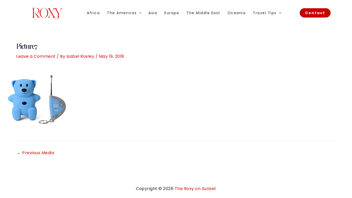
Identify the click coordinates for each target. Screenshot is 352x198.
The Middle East (203, 12)
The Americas (122, 12)
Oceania (237, 12)
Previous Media (35, 153)
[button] (139, 13)
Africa (93, 12)
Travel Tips (264, 12)
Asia (152, 12)
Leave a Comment (36, 56)
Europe (171, 12)
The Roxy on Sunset (195, 189)
